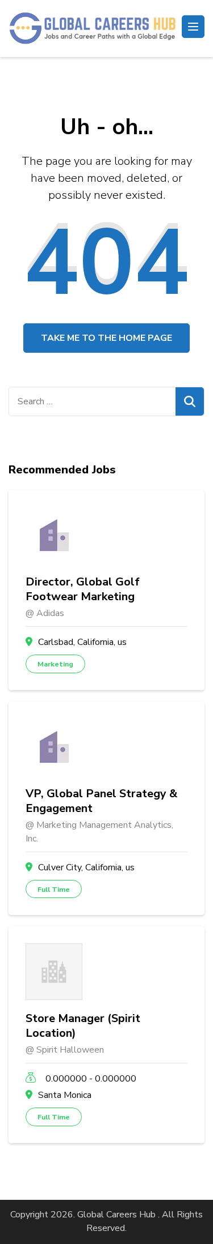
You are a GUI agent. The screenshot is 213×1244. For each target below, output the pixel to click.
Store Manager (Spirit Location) (83, 1026)
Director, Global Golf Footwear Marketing (83, 589)
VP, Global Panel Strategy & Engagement (101, 801)
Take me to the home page (106, 338)
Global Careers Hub (116, 1214)
